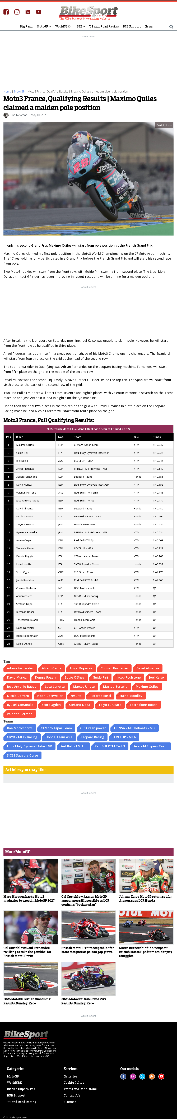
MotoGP (42, 26)
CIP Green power (93, 728)
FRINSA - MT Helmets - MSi (134, 728)
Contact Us (72, 1095)
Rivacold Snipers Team (150, 746)
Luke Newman (18, 115)
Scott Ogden (51, 705)
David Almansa (147, 668)
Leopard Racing (92, 737)
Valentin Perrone (19, 714)
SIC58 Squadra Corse (22, 755)
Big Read (26, 26)
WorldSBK (62, 26)
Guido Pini (100, 677)
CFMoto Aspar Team (56, 728)
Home (7, 91)
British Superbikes (21, 1089)
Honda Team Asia (58, 737)
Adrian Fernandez (20, 668)
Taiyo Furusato (110, 705)
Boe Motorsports (19, 728)
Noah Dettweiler (50, 696)
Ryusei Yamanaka (20, 705)
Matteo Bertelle (115, 686)
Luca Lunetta (55, 686)
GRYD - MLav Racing (22, 737)
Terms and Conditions (80, 1089)
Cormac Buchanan (114, 668)
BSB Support (132, 26)
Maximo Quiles (147, 686)
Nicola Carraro (18, 696)
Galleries (70, 1076)
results (76, 696)
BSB (79, 26)
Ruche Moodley (130, 696)
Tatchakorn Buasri (143, 705)
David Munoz (17, 677)
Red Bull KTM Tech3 (110, 746)
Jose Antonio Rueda (21, 686)
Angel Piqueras (81, 668)
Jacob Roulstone (128, 677)
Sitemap (70, 1102)
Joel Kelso (156, 677)
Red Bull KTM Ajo (73, 746)
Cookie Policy (74, 1082)
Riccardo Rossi (100, 696)
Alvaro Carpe (51, 668)
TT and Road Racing (104, 26)
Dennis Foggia (45, 677)
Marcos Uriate (84, 686)
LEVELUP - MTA (124, 737)
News (149, 26)
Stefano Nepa (79, 705)
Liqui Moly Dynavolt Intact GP (29, 746)
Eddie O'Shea (75, 677)
